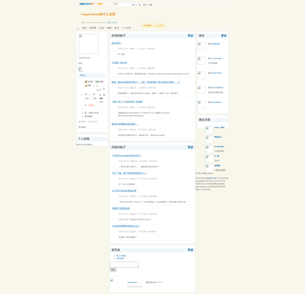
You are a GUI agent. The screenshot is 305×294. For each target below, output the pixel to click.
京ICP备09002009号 (217, 187)
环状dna (217, 137)
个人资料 (126, 28)
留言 (113, 270)
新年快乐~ (117, 43)
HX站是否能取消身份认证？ (126, 226)
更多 (190, 35)
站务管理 (151, 68)
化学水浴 (151, 49)
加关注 (83, 75)
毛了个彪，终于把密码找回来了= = (129, 173)
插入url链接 (121, 256)
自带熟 (217, 165)
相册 (109, 28)
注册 (150, 5)
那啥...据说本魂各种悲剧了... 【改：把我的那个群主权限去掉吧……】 (146, 82)
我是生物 (216, 44)
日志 (101, 28)
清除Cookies (207, 173)
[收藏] (108, 22)
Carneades (217, 58)
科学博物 (153, 196)
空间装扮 (147, 25)
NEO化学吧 (212, 184)
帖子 (117, 28)
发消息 (100, 81)
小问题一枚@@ (119, 62)
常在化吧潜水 (218, 88)
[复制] (114, 22)
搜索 (139, 4)
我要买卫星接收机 (121, 208)
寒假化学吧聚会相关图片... (125, 124)
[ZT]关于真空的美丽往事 (124, 190)
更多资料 (82, 127)
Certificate (224, 178)
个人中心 (159, 25)
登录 (145, 5)
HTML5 (198, 173)
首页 (84, 28)
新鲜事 (92, 28)
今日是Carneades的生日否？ (126, 155)
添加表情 (120, 258)
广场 (115, 4)
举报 (89, 85)
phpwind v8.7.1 (212, 178)
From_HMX (219, 127)
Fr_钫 (216, 156)
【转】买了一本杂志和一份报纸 (127, 101)
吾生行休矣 (217, 73)
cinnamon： (133, 282)
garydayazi (217, 102)
